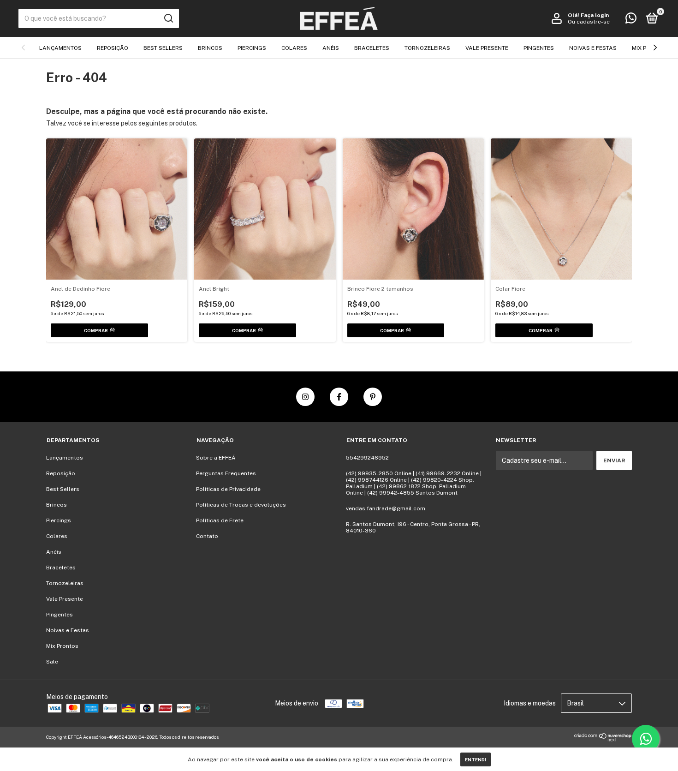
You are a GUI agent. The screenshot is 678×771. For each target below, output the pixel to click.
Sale (52, 661)
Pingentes (538, 48)
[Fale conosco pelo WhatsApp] (631, 20)
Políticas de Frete (220, 520)
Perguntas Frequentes (226, 473)
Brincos (210, 48)
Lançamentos (60, 48)
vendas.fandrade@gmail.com (385, 508)
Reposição (112, 48)
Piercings (252, 48)
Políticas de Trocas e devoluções (241, 505)
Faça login (595, 15)
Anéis (330, 48)
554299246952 (367, 457)
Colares (294, 48)
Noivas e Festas (593, 48)
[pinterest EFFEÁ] (372, 397)
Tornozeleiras (427, 48)
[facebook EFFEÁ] (339, 397)
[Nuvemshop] (603, 739)
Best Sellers (163, 48)
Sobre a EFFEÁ (216, 457)
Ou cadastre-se (589, 21)
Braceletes (371, 48)
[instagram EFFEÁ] (305, 397)
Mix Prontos (62, 646)
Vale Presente (486, 48)
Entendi (475, 759)
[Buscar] (168, 18)
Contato (207, 536)
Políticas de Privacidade (228, 489)
